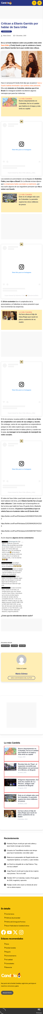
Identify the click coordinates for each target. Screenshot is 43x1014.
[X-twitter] (15, 932)
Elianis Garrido (5, 645)
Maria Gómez (7, 35)
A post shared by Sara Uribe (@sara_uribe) (21, 173)
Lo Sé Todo (14, 645)
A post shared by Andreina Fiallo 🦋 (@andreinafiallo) (21, 295)
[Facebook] (3, 932)
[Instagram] (21, 932)
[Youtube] (9, 932)
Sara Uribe (5, 45)
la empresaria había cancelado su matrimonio (20, 184)
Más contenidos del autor (21, 678)
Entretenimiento (6, 31)
